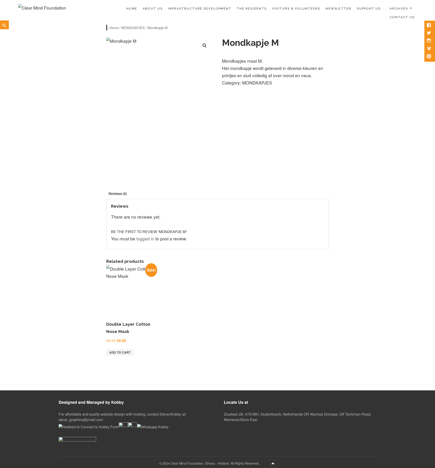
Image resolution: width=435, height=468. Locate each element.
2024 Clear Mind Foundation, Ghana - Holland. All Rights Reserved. (211, 463)
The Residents (252, 8)
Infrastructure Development (199, 8)
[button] (205, 46)
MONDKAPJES (133, 27)
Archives (399, 8)
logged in (145, 238)
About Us (153, 8)
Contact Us (402, 17)
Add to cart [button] (119, 352)
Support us (369, 8)
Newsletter (338, 8)
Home (131, 8)
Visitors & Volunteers (296, 8)
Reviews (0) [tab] (118, 193)
